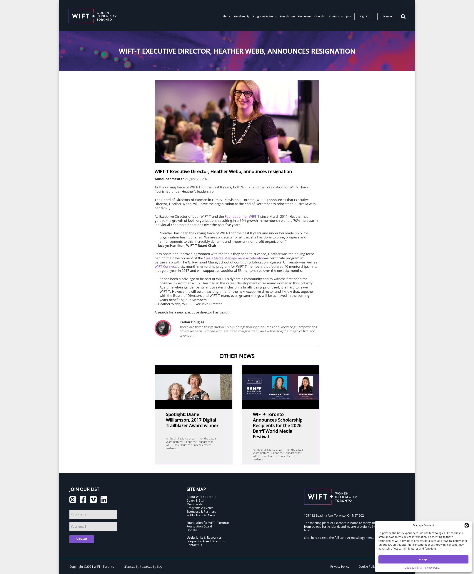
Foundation (287, 16)
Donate (387, 16)
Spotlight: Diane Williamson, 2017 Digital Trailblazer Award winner (192, 419)
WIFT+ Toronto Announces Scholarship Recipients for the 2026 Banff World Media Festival (278, 425)
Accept (423, 559)
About (226, 16)
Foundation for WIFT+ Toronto (208, 523)
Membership (242, 16)
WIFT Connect (165, 266)
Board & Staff (196, 500)
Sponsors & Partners (201, 512)
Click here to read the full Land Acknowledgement (338, 538)
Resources (304, 16)
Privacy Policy (432, 567)
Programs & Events (265, 16)
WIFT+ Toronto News (201, 515)
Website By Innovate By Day (142, 567)
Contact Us (336, 16)
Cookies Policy (413, 567)
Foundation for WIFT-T (242, 216)
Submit (81, 539)
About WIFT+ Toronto (201, 497)
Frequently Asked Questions (206, 541)
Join (348, 16)
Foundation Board (199, 526)
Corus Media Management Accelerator (233, 258)
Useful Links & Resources (204, 537)
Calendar (320, 16)
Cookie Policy (367, 567)
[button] (466, 525)
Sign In (364, 16)
